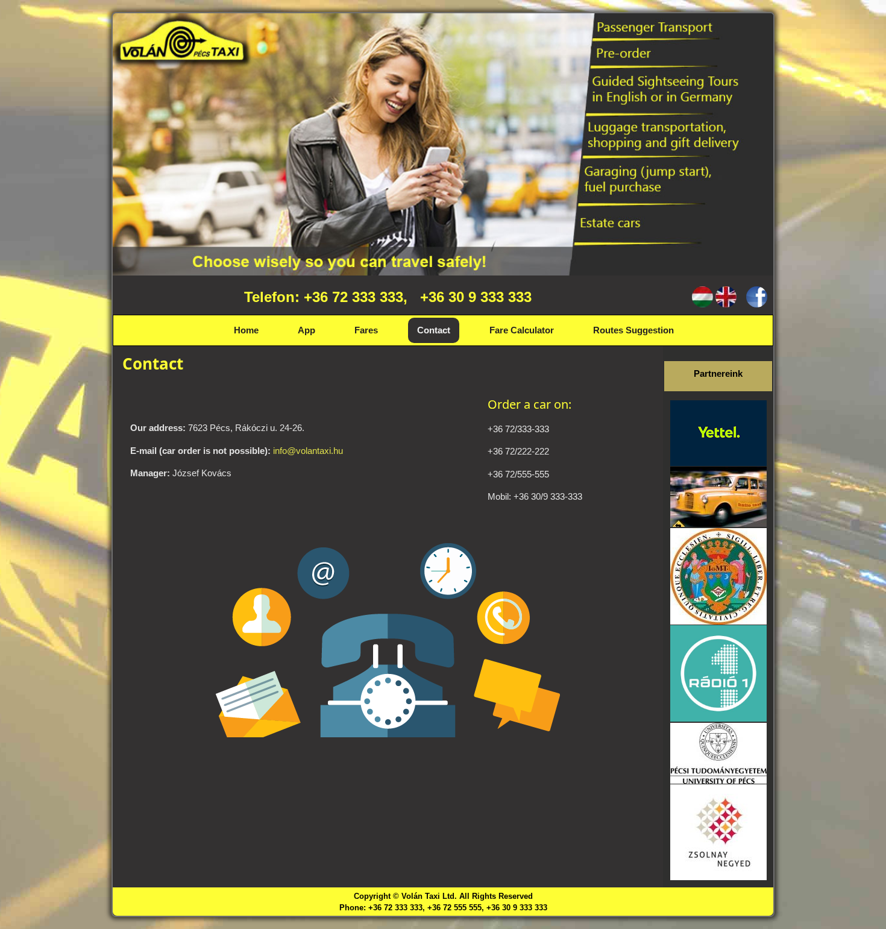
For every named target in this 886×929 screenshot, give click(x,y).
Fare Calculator (521, 330)
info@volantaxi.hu (308, 451)
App (306, 330)
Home (246, 330)
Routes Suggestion (633, 330)
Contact (433, 330)
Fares (366, 330)
